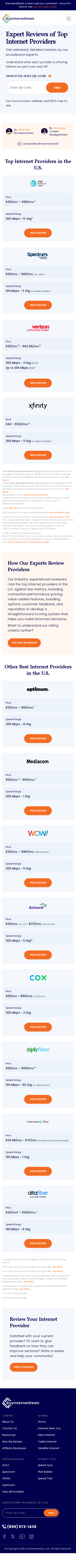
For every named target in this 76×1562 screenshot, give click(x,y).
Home (42, 1422)
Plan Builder (45, 1472)
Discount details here (59, 512)
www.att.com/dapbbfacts (36, 494)
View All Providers (13, 1492)
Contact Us (9, 1428)
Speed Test (45, 1478)
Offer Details (14, 508)
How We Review (12, 1441)
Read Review (38, 233)
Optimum (8, 1485)
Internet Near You (49, 1428)
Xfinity (6, 1478)
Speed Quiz (45, 1465)
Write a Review (23, 1367)
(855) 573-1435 (21, 1526)
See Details (57, 1267)
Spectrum (8, 1472)
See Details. (29, 1281)
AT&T (5, 1465)
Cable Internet (47, 1441)
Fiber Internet (46, 1435)
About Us (8, 1422)
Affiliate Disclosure (14, 1448)
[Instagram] (31, 1536)
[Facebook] (4, 1536)
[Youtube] (22, 1536)
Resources (8, 1435)
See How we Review (24, 642)
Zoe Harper (59, 128)
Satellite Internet (48, 1448)
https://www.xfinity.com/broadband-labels (29, 542)
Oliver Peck (24, 129)
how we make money (45, 6)
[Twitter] (13, 1536)
